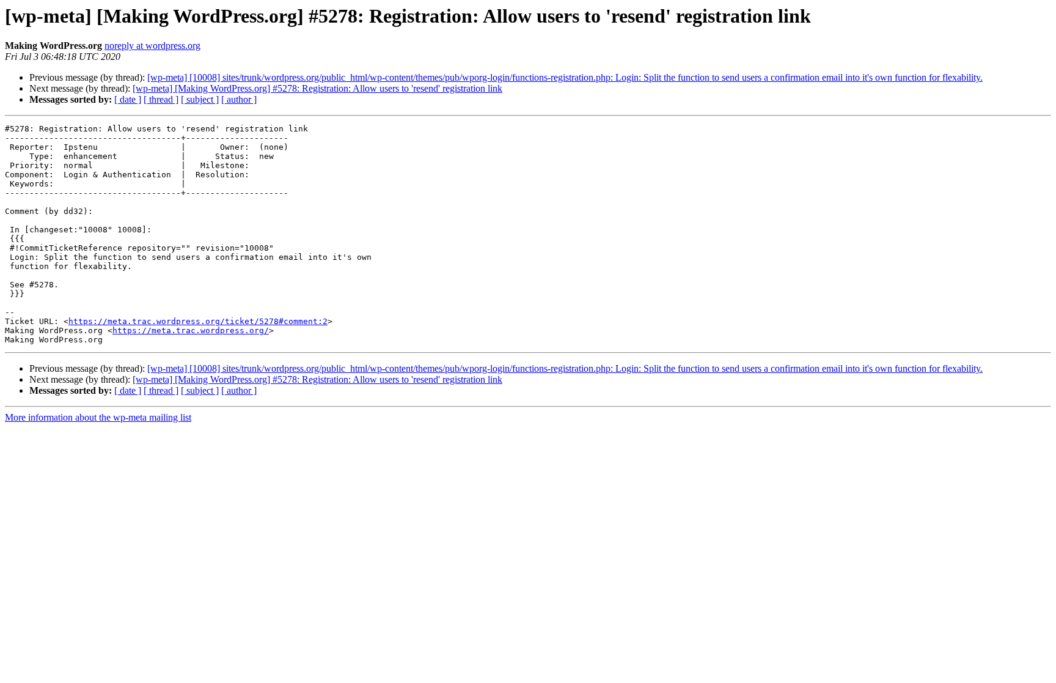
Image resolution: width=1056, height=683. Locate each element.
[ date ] (127, 99)
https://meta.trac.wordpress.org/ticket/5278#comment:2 (198, 321)
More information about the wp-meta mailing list (98, 417)
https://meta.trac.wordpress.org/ (190, 330)
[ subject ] (200, 99)
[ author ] (239, 99)
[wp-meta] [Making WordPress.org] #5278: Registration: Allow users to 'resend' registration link (317, 88)
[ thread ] (161, 99)
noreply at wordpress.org (152, 45)
